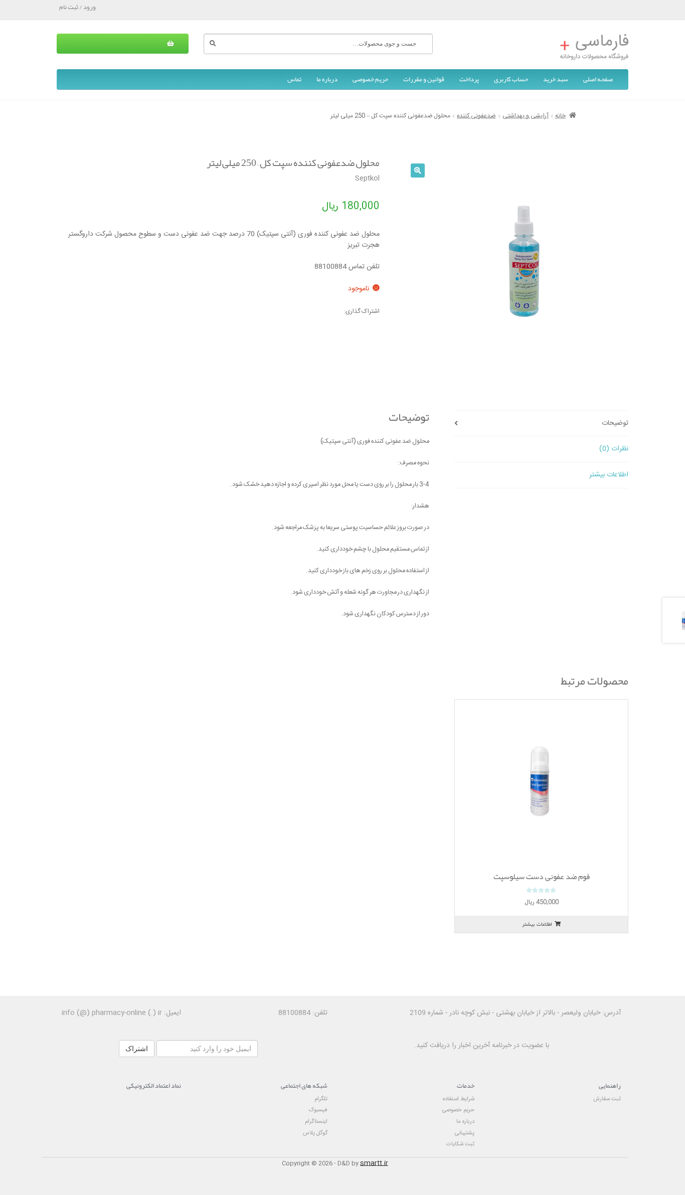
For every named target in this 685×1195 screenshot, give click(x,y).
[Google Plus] (274, 312)
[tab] (541, 424)
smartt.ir (374, 1163)
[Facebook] (314, 312)
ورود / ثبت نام (77, 7)
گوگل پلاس (315, 1133)
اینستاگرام (316, 1121)
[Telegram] (334, 312)
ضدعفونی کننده (476, 116)
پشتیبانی (464, 1133)
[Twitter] (294, 312)
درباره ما (326, 79)
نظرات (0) (613, 449)
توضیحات (615, 423)
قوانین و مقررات (423, 79)
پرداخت (469, 79)
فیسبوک (318, 1110)
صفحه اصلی (598, 79)
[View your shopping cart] (123, 44)
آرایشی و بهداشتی (525, 116)
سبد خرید (555, 79)
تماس (294, 79)
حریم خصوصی (370, 79)
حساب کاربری (511, 79)
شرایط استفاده (458, 1099)
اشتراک (136, 1048)
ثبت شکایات (460, 1144)
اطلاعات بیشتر (608, 475)
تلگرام (320, 1099)
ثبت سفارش (607, 1099)
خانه (560, 116)
